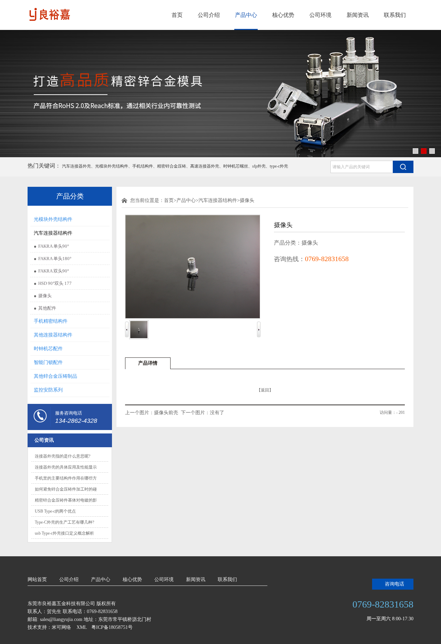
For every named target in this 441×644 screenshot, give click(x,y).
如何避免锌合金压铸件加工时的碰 (66, 489)
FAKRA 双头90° (53, 270)
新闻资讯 (358, 15)
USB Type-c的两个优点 (55, 511)
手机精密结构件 (51, 321)
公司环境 (320, 15)
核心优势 (283, 15)
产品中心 (246, 15)
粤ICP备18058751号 (112, 627)
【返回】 (265, 390)
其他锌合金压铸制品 (55, 376)
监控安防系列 (48, 390)
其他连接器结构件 (53, 334)
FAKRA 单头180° (54, 258)
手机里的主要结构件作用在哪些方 (66, 478)
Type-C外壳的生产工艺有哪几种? (64, 522)
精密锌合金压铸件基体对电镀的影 (66, 500)
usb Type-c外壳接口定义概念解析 (64, 533)
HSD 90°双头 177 (55, 283)
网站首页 (37, 579)
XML (81, 627)
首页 (177, 15)
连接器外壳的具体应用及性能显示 (66, 467)
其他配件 (47, 308)
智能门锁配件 (48, 362)
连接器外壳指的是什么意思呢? (62, 456)
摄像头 (45, 295)
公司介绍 (209, 15)
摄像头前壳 (166, 412)
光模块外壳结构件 (53, 219)
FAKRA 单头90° (53, 246)
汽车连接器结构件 (53, 233)
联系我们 (395, 15)
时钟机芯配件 (48, 348)
